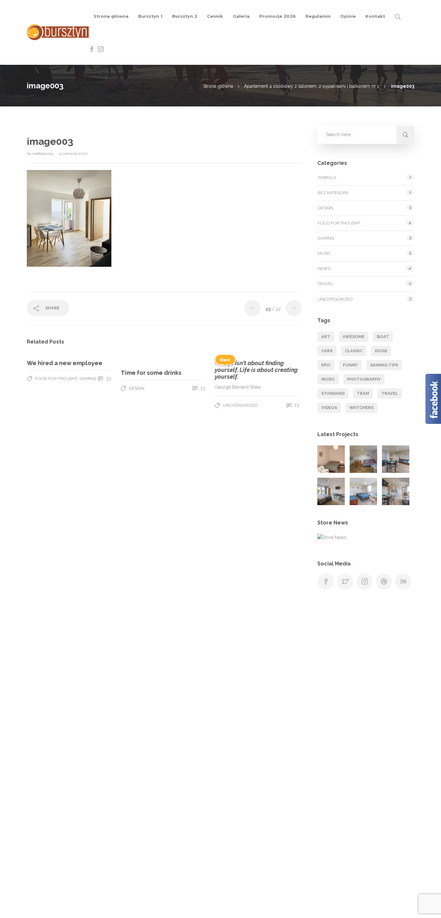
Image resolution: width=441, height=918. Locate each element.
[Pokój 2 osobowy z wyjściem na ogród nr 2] (331, 491)
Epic (326, 365)
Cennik (215, 16)
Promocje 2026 (277, 16)
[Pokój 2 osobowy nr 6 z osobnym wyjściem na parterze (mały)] (331, 459)
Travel (325, 283)
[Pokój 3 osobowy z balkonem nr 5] (35, 850)
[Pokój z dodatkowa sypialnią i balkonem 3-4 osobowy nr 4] (395, 491)
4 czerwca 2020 (73, 153)
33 (108, 378)
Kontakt (375, 16)
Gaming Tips (384, 365)
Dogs (381, 350)
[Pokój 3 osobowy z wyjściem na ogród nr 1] (395, 459)
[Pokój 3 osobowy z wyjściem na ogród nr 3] (363, 491)
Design (136, 388)
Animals (327, 177)
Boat (383, 336)
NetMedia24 (308, 906)
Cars (327, 350)
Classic (354, 350)
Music (324, 253)
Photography (364, 379)
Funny (350, 365)
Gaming (88, 378)
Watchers (361, 407)
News (324, 268)
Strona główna (111, 16)
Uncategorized (240, 405)
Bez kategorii (333, 192)
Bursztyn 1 (150, 16)
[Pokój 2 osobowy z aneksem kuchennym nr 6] (68, 850)
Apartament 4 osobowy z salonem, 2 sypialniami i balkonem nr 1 (311, 86)
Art (325, 336)
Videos (329, 407)
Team (363, 393)
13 (202, 388)
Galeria (241, 16)
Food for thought (56, 378)
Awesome (353, 336)
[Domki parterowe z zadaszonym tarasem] (363, 459)
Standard (332, 393)
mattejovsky (43, 153)
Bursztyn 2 (184, 16)
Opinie (348, 16)
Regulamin (318, 16)
